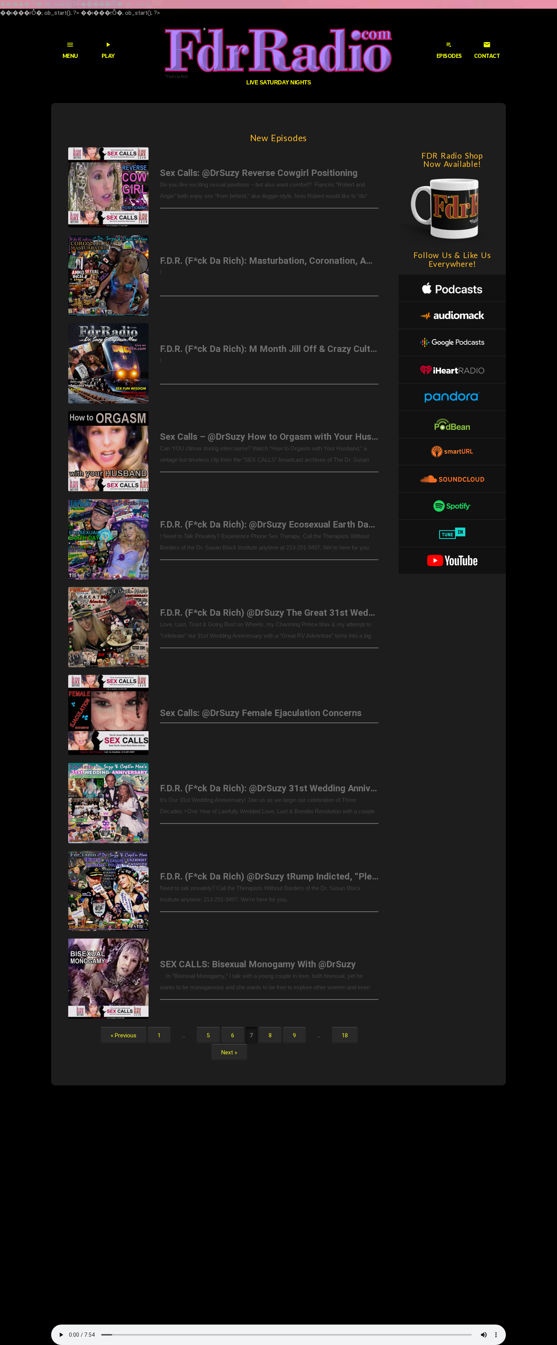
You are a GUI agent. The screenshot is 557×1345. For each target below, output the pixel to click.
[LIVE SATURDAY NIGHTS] (278, 50)
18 (345, 1034)
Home (54, 88)
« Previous (123, 1034)
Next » (229, 1051)
